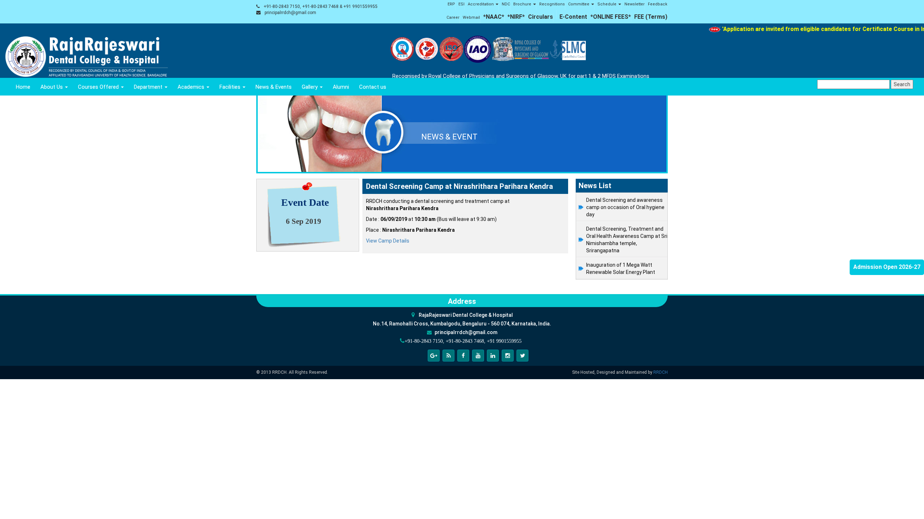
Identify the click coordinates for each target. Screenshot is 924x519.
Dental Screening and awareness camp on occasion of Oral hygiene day (625, 207)
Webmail (471, 17)
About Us (52, 87)
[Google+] (434, 355)
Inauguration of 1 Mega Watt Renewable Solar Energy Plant (620, 268)
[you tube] (478, 355)
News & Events (274, 87)
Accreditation (481, 4)
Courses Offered (99, 87)
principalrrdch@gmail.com (290, 12)
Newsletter (634, 4)
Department (149, 87)
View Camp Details (387, 241)
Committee (579, 4)
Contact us (372, 87)
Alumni (341, 87)
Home (23, 87)
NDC (506, 4)
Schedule (607, 4)
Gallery (310, 87)
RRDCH (660, 372)
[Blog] (448, 355)
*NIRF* (516, 16)
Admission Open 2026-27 (886, 266)
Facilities (230, 87)
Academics (192, 87)
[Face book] (463, 355)
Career (452, 17)
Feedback (657, 4)
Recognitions (552, 4)
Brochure (522, 4)
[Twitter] (522, 355)
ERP (451, 4)
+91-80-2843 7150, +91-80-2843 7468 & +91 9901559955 (320, 6)
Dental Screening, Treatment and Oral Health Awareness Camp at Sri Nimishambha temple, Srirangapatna (626, 239)
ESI (461, 4)
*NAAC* (493, 16)
